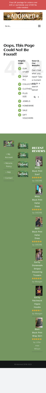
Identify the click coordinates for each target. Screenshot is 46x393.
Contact (9, 178)
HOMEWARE (28, 105)
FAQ (9, 172)
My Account (9, 156)
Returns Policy (8, 165)
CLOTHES (27, 89)
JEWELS (26, 101)
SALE (25, 110)
